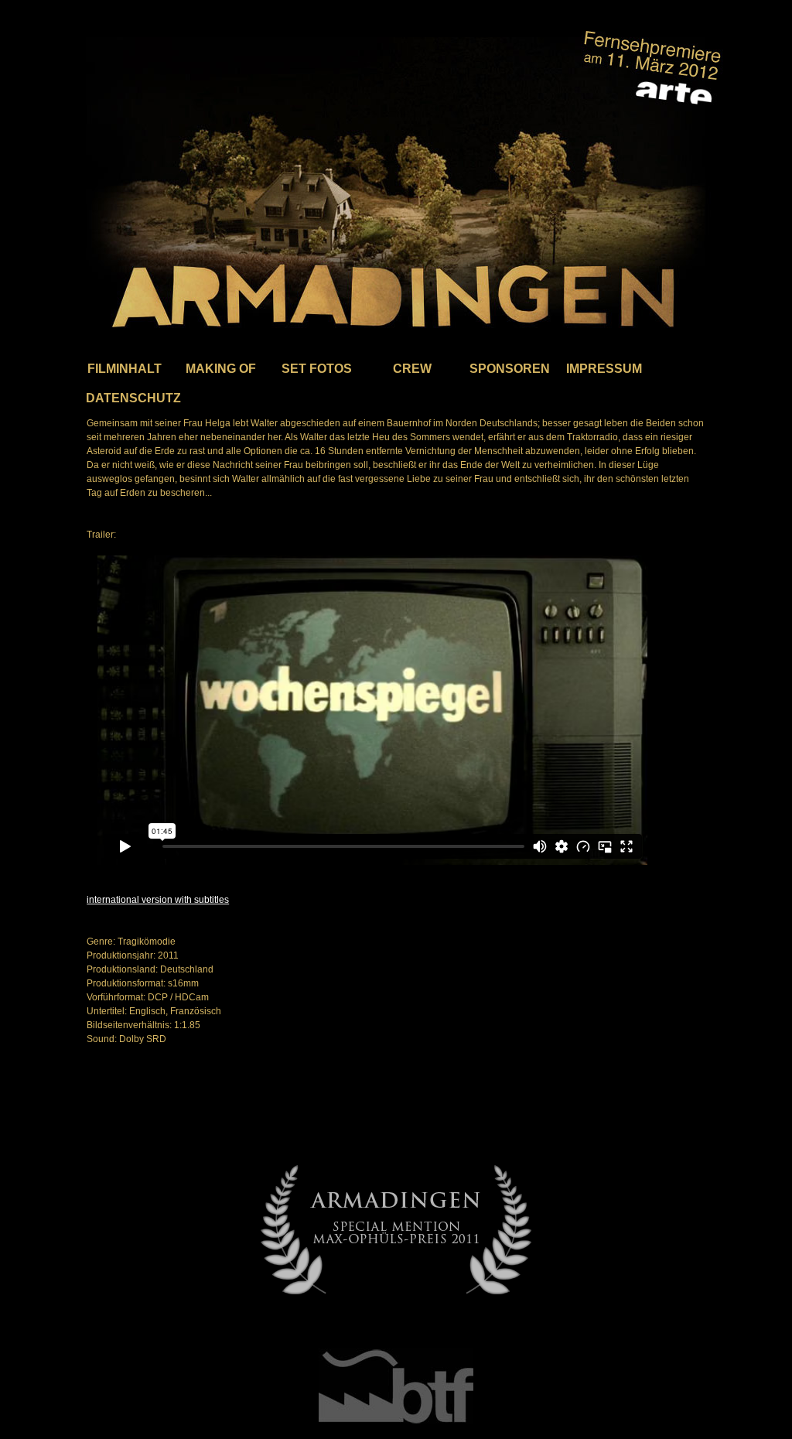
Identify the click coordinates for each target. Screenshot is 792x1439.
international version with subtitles (158, 899)
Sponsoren (508, 368)
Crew (412, 368)
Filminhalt (124, 368)
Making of (221, 368)
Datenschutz (124, 398)
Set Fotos (317, 368)
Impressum (604, 368)
